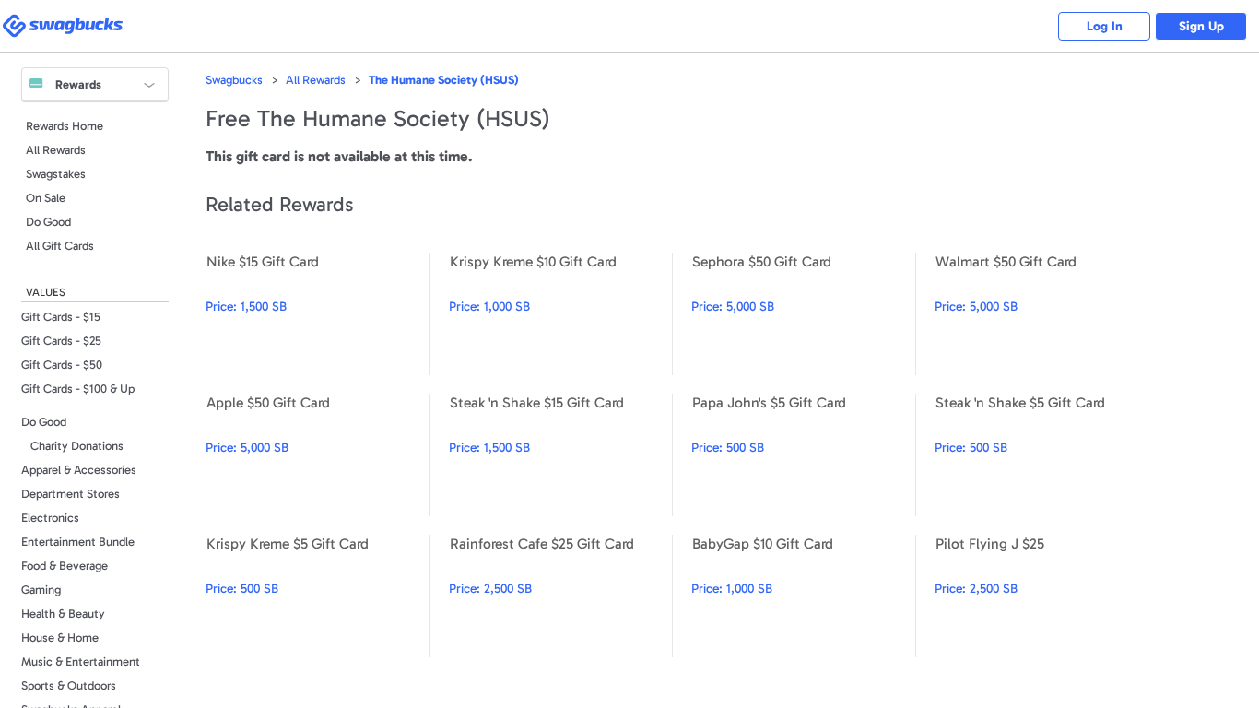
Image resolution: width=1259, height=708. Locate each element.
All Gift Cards (60, 246)
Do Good (48, 222)
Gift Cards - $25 (61, 341)
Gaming (41, 589)
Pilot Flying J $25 (1047, 596)
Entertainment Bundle (78, 542)
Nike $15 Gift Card (317, 314)
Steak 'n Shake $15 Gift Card (561, 455)
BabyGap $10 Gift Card (803, 596)
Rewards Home (64, 126)
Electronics (50, 518)
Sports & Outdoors (68, 685)
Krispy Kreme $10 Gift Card (561, 314)
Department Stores (70, 494)
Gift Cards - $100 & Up (78, 388)
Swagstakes (56, 174)
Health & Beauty (63, 613)
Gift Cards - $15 (60, 317)
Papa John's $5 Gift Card (803, 455)
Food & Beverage (64, 565)
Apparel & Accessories (78, 470)
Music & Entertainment (80, 661)
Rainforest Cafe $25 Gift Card (561, 596)
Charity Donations (77, 446)
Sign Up (1201, 26)
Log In (1105, 26)
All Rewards (56, 150)
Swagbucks (234, 80)
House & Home (60, 637)
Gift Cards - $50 (61, 365)
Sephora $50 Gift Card (803, 314)
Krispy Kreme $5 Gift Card (317, 596)
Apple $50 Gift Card (317, 455)
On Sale (45, 198)
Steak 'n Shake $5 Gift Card (1047, 455)
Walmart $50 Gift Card (1047, 314)
